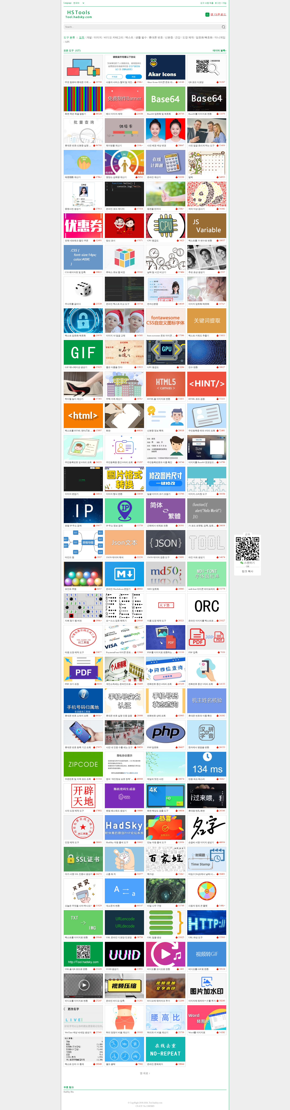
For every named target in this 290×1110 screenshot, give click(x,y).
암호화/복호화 (204, 37)
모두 (81, 37)
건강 (177, 37)
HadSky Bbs (69, 1092)
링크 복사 (247, 571)
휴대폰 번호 (156, 37)
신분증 (169, 37)
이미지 (98, 37)
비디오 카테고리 (113, 37)
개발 (89, 37)
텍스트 (129, 37)
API (67, 41)
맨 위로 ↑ (145, 1073)
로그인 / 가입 (220, 3)
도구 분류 (69, 37)
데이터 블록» (219, 50)
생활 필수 (141, 37)
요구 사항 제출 (206, 3)
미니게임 (220, 37)
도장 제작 (188, 37)
